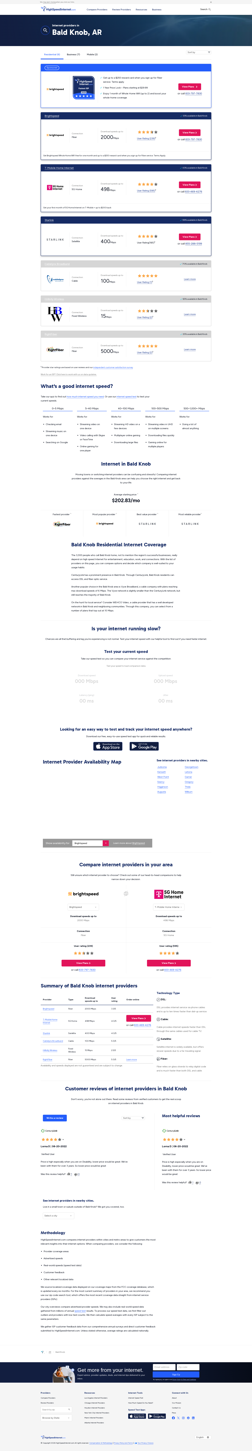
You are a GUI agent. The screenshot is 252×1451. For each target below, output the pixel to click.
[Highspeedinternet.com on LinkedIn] (193, 1418)
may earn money (49, 2)
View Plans (186, 86)
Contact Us (176, 1408)
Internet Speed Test (135, 1398)
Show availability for (58, 843)
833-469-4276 (193, 191)
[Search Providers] (69, 1410)
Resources (141, 9)
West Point (163, 776)
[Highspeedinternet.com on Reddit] (188, 1418)
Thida (187, 786)
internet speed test (126, 396)
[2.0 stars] (47, 1139)
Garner (188, 776)
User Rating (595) (146, 190)
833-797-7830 (193, 93)
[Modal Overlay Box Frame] (126, 1372)
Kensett (161, 772)
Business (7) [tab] (73, 54)
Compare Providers (97, 9)
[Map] (97, 806)
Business (156, 9)
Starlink (49, 220)
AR (50, 1352)
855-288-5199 (193, 243)
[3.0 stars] (51, 1139)
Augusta (161, 791)
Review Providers (121, 9)
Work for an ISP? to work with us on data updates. (69, 374)
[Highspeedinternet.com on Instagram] (183, 1418)
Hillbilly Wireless (54, 299)
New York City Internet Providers (96, 1413)
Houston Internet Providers (94, 1408)
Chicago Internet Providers (94, 1403)
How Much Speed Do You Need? (140, 1403)
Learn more (190, 279)
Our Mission (176, 1403)
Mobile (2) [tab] (92, 54)
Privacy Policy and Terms (123, 1443)
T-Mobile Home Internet (59, 168)
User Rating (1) (144, 282)
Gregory (189, 781)
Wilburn (188, 791)
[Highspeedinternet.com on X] (178, 1418)
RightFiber (51, 334)
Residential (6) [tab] (52, 54)
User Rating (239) (146, 138)
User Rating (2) (144, 317)
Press (174, 1413)
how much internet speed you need (85, 396)
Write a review (55, 1118)
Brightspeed (52, 115)
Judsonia (162, 767)
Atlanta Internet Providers (94, 1423)
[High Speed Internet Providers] (58, 9)
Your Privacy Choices (145, 1443)
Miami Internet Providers (93, 1418)
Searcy (160, 781)
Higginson (162, 786)
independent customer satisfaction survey (113, 367)
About (174, 1398)
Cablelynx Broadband (57, 264)
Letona (188, 772)
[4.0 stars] (56, 1139)
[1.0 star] (43, 1139)
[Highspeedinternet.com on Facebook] (173, 1418)
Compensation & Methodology (100, 1443)
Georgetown (191, 767)
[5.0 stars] (60, 1139)
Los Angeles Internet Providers (95, 1398)
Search (204, 9)
